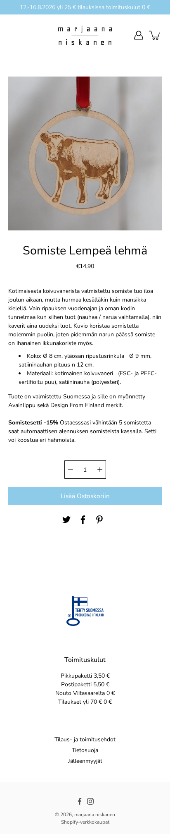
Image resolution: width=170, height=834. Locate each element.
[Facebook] (83, 519)
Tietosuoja (85, 750)
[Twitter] (66, 519)
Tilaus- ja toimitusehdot (85, 739)
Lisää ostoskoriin (85, 495)
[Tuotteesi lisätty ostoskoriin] (155, 35)
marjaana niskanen (94, 814)
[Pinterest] (99, 519)
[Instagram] (90, 801)
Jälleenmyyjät (85, 761)
